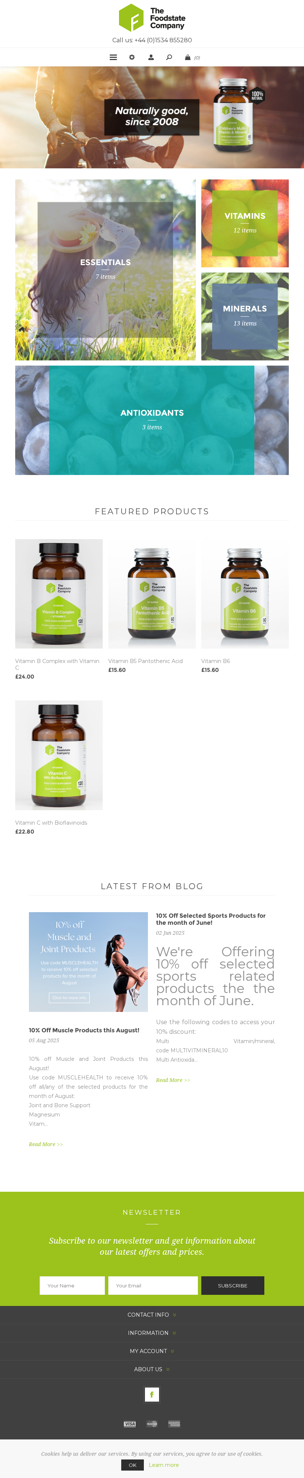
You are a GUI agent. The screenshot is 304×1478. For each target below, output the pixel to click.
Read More (42, 1144)
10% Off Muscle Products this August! (84, 1030)
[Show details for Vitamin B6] (245, 594)
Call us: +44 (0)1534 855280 (152, 40)
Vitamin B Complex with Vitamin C (57, 664)
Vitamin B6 (215, 661)
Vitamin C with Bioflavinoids (51, 822)
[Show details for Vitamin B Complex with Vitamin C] (59, 594)
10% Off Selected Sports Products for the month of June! (211, 919)
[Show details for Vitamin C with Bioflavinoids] (59, 755)
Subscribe (232, 1286)
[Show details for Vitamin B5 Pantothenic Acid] (152, 594)
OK (132, 1465)
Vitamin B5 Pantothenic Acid (145, 661)
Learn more (164, 1465)
